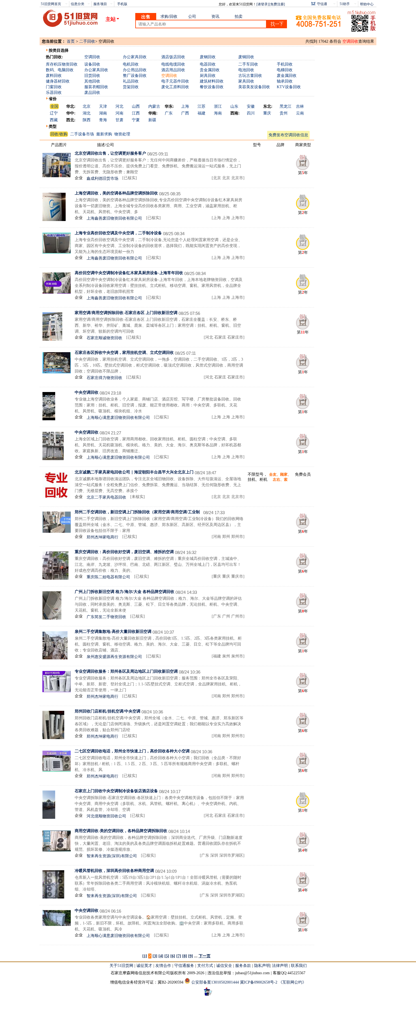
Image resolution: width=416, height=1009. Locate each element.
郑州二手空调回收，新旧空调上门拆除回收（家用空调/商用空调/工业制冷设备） (137, 512)
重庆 (267, 113)
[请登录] (262, 4)
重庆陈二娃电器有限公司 (108, 577)
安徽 (251, 106)
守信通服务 (184, 965)
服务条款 (243, 965)
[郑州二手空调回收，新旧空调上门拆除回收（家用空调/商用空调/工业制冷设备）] (56, 531)
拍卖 (239, 16)
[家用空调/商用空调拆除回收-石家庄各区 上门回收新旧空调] (52, 339)
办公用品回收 (135, 70)
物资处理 (122, 134)
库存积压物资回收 (62, 64)
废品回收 (92, 92)
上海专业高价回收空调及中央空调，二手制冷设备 (118, 233)
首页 (71, 41)
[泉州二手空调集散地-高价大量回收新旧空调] (55, 658)
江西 (136, 113)
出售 (145, 16)
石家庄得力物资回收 (104, 378)
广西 (185, 113)
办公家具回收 (135, 57)
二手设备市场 (82, 134)
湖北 (87, 113)
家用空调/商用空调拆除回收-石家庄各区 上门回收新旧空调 (126, 313)
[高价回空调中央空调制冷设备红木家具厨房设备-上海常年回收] (56, 292)
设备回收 (92, 64)
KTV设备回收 (289, 87)
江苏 (201, 106)
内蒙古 (154, 106)
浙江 (218, 106)
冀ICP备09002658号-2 (258, 982)
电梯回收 (285, 70)
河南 (119, 113)
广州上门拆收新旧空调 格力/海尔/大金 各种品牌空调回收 (124, 592)
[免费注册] (277, 4)
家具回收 (246, 81)
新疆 (152, 120)
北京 (87, 106)
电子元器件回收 (175, 81)
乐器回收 (54, 92)
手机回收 (285, 64)
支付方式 (205, 965)
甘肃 (119, 120)
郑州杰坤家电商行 (102, 537)
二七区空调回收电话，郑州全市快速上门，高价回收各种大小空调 (132, 751)
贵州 (284, 113)
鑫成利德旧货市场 (102, 178)
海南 (218, 113)
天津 (103, 106)
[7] (178, 956)
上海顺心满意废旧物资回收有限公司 (118, 417)
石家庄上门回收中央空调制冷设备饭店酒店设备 (116, 791)
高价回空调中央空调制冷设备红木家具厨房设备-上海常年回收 (129, 273)
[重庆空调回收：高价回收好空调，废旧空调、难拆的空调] (55, 578)
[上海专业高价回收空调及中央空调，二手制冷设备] (56, 252)
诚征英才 (144, 965)
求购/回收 (168, 16)
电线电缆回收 (173, 64)
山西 (136, 106)
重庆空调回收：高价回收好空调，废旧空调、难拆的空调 (124, 552)
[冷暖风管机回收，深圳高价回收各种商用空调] (53, 897)
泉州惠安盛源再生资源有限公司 (114, 657)
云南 (300, 113)
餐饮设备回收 (212, 87)
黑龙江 (285, 106)
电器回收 (208, 64)
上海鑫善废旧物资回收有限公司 (114, 218)
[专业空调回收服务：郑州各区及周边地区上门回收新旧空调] (56, 691)
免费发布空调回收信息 (288, 135)
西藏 (54, 120)
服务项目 (100, 4)
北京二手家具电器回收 (106, 497)
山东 (234, 106)
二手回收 (87, 41)
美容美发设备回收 (254, 87)
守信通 (322, 4)
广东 (169, 113)
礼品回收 (131, 81)
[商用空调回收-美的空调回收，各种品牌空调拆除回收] (56, 850)
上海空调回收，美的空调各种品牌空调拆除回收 (116, 193)
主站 (111, 19)
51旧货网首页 (51, 4)
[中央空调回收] (48, 419)
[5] (166, 956)
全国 (54, 106)
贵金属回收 (210, 70)
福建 (201, 113)
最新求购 (104, 134)
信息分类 (77, 4)
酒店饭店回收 (173, 57)
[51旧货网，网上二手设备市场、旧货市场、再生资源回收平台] (73, 18)
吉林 (300, 106)
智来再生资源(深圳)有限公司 (112, 856)
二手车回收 (248, 64)
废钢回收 (208, 57)
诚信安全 (224, 965)
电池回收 (246, 70)
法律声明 (280, 965)
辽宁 (54, 113)
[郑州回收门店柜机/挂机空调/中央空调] (53, 738)
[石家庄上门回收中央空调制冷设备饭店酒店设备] (48, 817)
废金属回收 (287, 75)
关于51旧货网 (121, 965)
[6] (172, 956)
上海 (185, 106)
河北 (119, 106)
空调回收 (92, 57)
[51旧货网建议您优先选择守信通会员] (303, 169)
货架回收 (131, 87)
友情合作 (163, 965)
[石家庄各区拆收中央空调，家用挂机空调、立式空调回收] (56, 372)
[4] (160, 956)
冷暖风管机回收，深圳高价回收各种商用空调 (114, 871)
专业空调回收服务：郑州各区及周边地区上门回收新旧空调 (126, 671)
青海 (103, 120)
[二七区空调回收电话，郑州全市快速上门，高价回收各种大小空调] (56, 770)
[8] (184, 956)
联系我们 (299, 965)
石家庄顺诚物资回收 (104, 338)
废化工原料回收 (175, 87)
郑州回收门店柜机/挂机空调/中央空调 (107, 711)
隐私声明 (262, 965)
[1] (144, 956)
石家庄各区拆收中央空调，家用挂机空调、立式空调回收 (124, 352)
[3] (155, 956)
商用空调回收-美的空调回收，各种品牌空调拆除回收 (121, 831)
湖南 (103, 113)
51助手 (345, 4)
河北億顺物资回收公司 (106, 816)
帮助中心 (367, 4)
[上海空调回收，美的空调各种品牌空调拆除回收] (54, 220)
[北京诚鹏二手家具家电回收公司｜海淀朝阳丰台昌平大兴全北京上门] (56, 497)
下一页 (205, 956)
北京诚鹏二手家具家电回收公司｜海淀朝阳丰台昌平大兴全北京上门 (134, 472)
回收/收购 (58, 134)
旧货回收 (92, 75)
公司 (192, 16)
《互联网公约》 (292, 982)
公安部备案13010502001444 (215, 982)
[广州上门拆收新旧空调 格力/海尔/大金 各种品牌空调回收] (51, 618)
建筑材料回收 (212, 81)
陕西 (87, 120)
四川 (251, 113)
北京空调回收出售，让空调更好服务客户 (110, 153)
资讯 (215, 16)
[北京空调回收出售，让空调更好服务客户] (56, 176)
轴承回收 (285, 81)
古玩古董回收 (250, 75)
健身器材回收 (58, 81)
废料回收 (54, 75)
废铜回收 (246, 57)
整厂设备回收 (135, 75)
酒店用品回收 (173, 70)
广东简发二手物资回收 (106, 617)
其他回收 (92, 81)
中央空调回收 (86, 392)
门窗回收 (54, 87)
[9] (190, 956)
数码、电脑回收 (60, 70)
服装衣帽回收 (96, 87)
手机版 (122, 4)
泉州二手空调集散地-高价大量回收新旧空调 (113, 631)
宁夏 (136, 120)
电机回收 (131, 64)
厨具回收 (208, 75)
